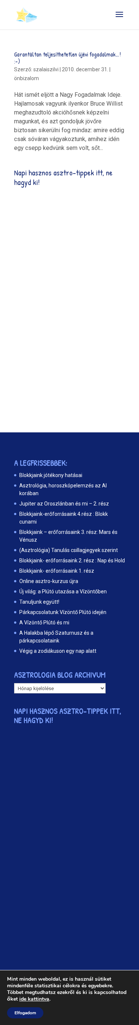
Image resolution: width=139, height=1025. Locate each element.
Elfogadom (25, 1013)
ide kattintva (34, 999)
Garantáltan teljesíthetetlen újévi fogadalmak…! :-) (67, 57)
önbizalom (26, 78)
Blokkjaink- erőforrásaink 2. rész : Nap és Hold (72, 560)
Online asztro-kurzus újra (48, 581)
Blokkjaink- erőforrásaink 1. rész (56, 571)
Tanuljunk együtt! (39, 602)
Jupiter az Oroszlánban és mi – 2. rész (64, 504)
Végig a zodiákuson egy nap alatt (57, 651)
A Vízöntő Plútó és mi (44, 622)
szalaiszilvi (46, 69)
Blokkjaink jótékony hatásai (50, 475)
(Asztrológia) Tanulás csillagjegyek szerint (68, 550)
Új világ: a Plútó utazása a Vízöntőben (63, 591)
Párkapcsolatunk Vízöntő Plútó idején (62, 612)
